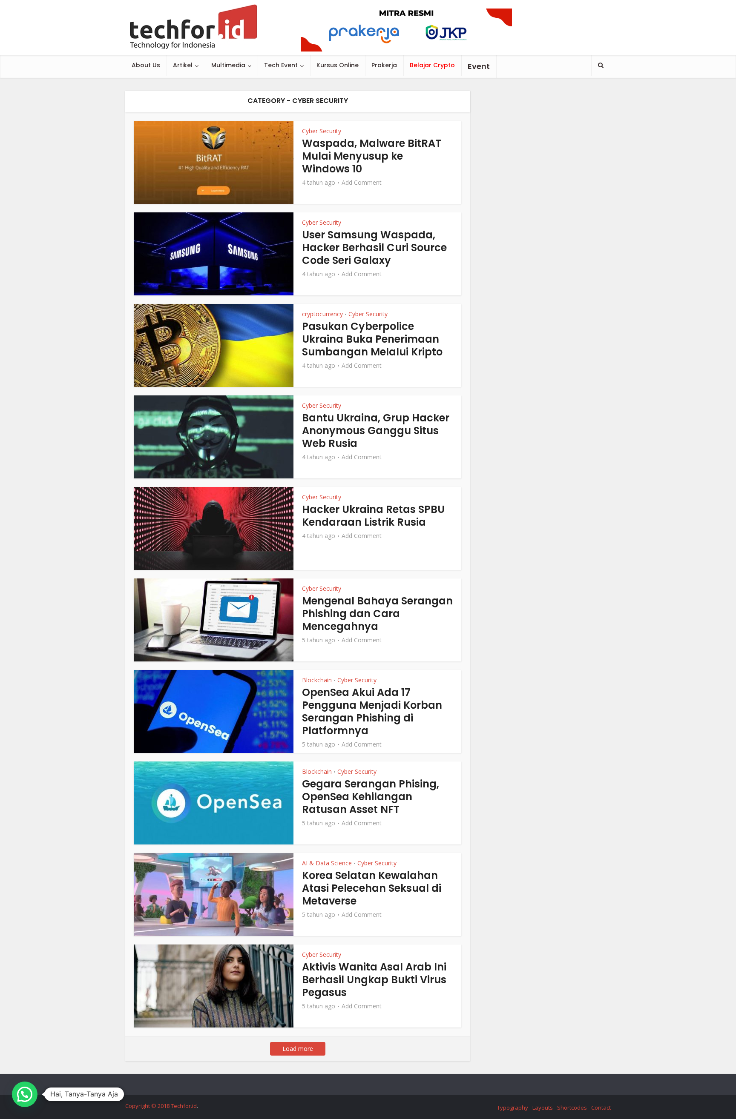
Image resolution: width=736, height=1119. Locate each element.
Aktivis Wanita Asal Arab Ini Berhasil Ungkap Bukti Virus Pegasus (374, 979)
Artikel (183, 65)
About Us (146, 65)
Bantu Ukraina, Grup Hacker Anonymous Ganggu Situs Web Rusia (375, 430)
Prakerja (384, 65)
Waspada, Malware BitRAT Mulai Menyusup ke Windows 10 (371, 156)
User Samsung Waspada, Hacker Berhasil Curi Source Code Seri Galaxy (374, 247)
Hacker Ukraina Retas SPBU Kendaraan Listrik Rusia (373, 515)
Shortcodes (572, 1107)
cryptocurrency (322, 314)
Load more (297, 1049)
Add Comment (362, 182)
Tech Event (281, 65)
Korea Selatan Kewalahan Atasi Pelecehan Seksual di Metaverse (371, 888)
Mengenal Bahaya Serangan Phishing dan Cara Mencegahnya (377, 613)
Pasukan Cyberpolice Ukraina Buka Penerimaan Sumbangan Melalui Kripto (372, 339)
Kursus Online (337, 65)
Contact (601, 1107)
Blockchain (317, 680)
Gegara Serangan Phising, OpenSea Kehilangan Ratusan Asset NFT (370, 796)
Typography (512, 1107)
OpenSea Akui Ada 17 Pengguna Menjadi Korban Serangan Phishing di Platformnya (372, 711)
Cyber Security (321, 131)
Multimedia (228, 65)
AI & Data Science (327, 863)
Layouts (542, 1107)
